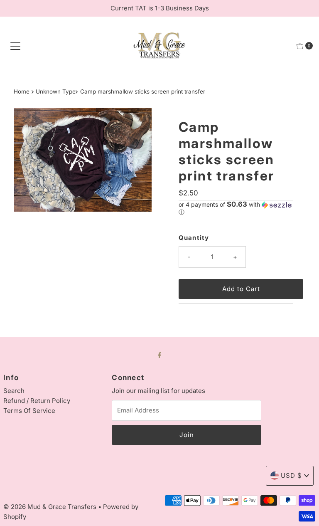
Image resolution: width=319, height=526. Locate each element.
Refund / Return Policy (36, 401)
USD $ (291, 475)
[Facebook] (159, 355)
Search (14, 391)
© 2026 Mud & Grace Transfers (50, 507)
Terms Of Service (29, 411)
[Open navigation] (15, 46)
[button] (236, 208)
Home (21, 91)
